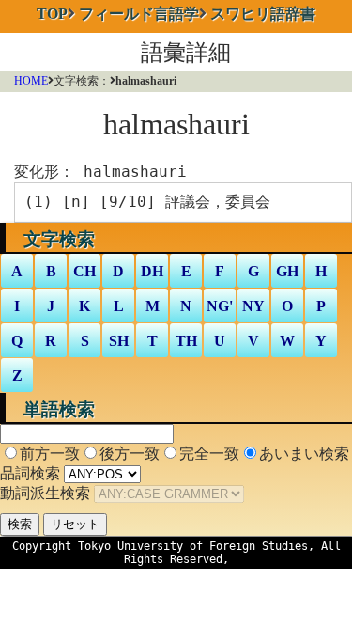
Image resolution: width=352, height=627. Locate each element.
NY (253, 306)
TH (186, 341)
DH (152, 271)
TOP (52, 14)
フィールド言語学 (139, 14)
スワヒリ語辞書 (262, 14)
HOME (31, 80)
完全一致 (209, 454)
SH (119, 341)
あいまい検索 (304, 454)
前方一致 (50, 454)
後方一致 (129, 454)
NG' (220, 306)
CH (84, 271)
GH (287, 271)
